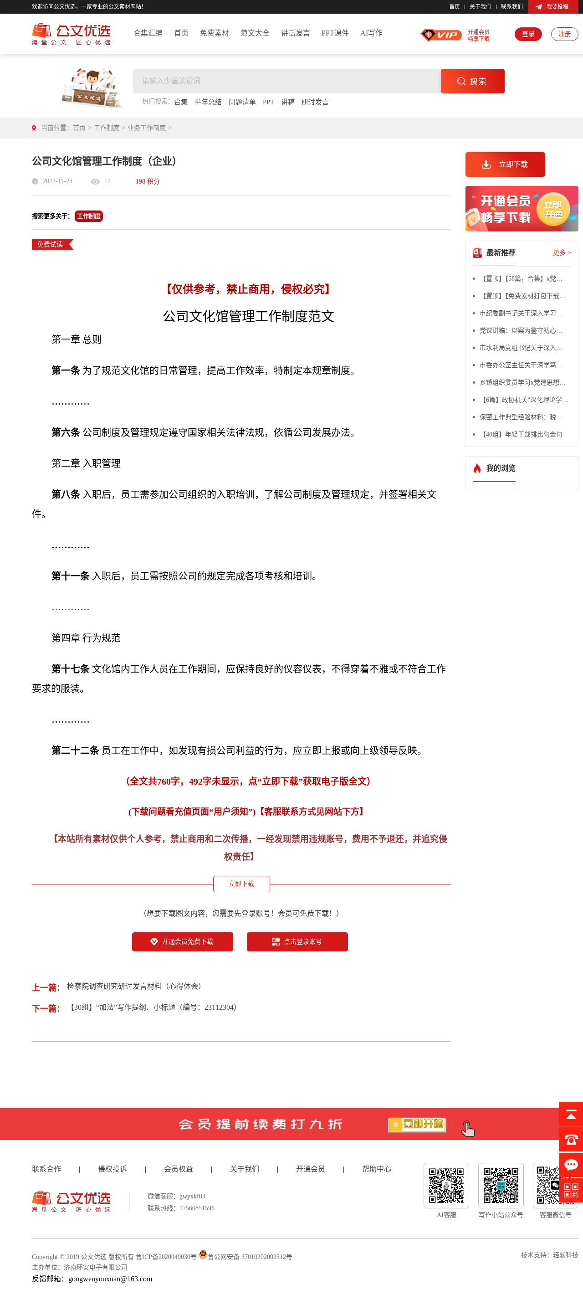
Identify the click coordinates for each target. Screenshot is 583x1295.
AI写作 (371, 33)
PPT (268, 102)
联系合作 (46, 1169)
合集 (181, 102)
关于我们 (480, 7)
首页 (454, 7)
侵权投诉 (112, 1169)
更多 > (562, 252)
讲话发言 (295, 33)
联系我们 (512, 7)
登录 (528, 34)
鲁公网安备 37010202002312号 (250, 1257)
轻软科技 (565, 1255)
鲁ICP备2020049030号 (166, 1257)
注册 (564, 34)
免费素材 (214, 33)
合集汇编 (148, 33)
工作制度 (106, 127)
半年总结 (208, 102)
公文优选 (94, 1257)
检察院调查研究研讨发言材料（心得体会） (136, 986)
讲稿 (288, 102)
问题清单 (242, 102)
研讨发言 (315, 102)
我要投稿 (557, 7)
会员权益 (178, 1169)
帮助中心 (376, 1169)
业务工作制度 (147, 127)
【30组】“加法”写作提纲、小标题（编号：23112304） (154, 1007)
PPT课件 (335, 33)
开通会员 (310, 1169)
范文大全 (255, 33)
